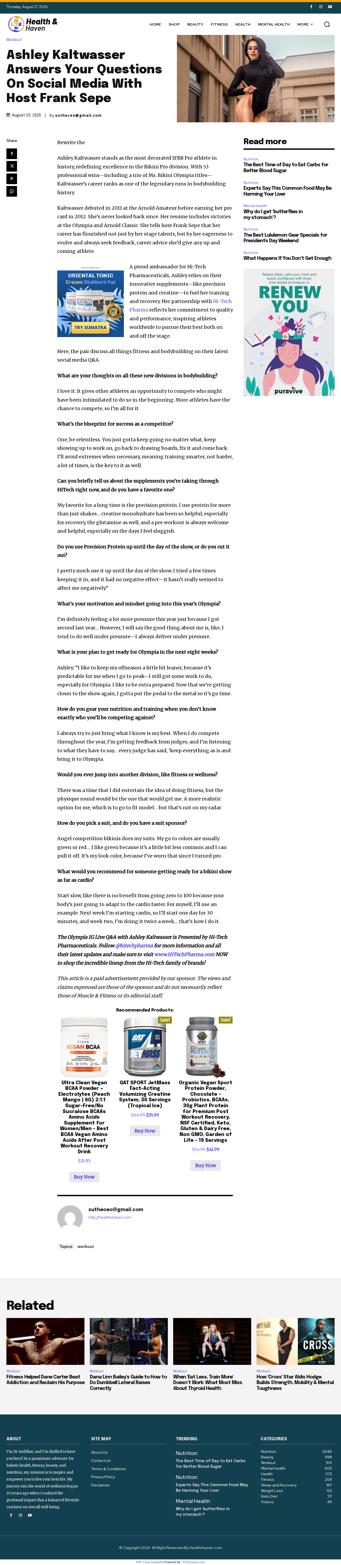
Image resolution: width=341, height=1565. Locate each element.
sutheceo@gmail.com (78, 115)
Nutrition (250, 159)
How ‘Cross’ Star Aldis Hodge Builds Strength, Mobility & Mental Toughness (295, 1383)
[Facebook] (311, 6)
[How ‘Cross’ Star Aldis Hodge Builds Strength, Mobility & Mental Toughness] (296, 1341)
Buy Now (84, 1177)
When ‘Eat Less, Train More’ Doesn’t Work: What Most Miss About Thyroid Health (207, 1383)
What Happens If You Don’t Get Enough (287, 258)
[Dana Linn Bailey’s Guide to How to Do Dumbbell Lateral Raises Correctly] (129, 1341)
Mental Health (255, 206)
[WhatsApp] (11, 191)
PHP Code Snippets (149, 1562)
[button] (327, 24)
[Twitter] (11, 166)
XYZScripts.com (194, 1562)
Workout (14, 40)
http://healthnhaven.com (109, 1217)
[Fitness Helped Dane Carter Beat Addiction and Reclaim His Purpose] (45, 1341)
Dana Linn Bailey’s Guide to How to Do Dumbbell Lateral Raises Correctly (128, 1383)
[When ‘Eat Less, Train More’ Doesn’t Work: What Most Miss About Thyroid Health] (212, 1341)
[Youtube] (330, 6)
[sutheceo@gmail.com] (70, 1218)
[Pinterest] (11, 178)
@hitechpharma (134, 946)
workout (86, 1246)
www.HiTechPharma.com (184, 954)
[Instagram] (320, 6)
